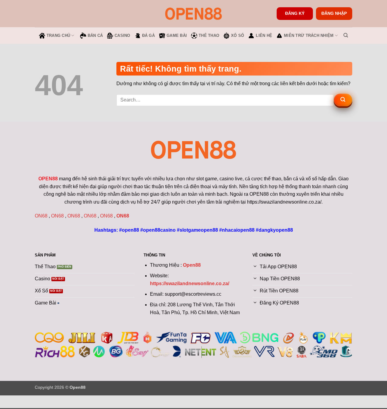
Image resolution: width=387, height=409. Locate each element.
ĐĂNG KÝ (294, 13)
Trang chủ (58, 35)
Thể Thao (209, 35)
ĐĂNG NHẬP (334, 13)
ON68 (41, 215)
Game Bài (177, 35)
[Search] (345, 35)
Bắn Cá (95, 35)
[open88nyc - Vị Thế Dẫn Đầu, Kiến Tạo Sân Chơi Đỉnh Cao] (193, 13)
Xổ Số (237, 35)
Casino (122, 35)
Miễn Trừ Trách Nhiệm (308, 35)
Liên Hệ (264, 35)
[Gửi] (343, 100)
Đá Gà (148, 35)
